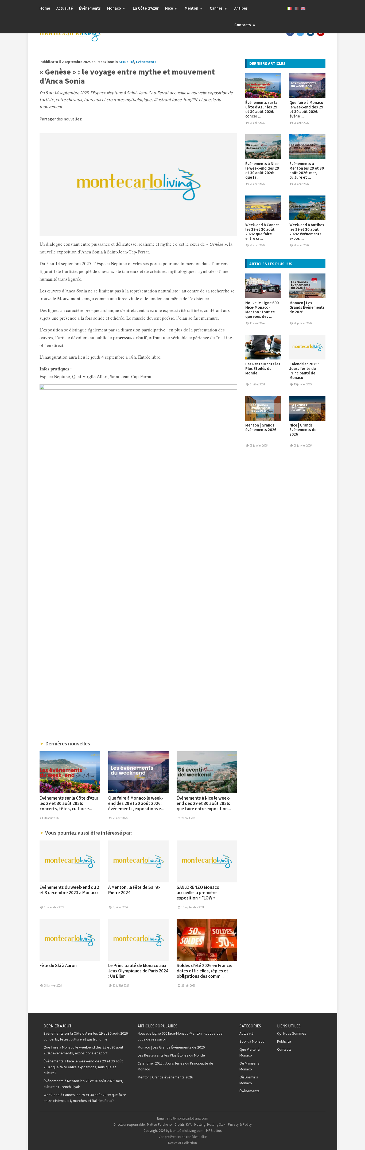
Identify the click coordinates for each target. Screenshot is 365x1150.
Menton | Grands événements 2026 (260, 427)
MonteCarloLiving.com (186, 1130)
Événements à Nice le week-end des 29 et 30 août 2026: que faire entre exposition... (204, 803)
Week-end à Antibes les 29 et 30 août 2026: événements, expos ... (306, 231)
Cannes (216, 8)
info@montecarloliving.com (187, 1118)
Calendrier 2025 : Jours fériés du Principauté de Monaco (304, 370)
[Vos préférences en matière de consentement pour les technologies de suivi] (356, 1141)
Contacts (243, 24)
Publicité (284, 1041)
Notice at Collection (182, 1143)
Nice (169, 8)
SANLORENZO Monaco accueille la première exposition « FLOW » (198, 892)
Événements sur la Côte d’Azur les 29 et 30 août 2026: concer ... (261, 109)
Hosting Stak (216, 1124)
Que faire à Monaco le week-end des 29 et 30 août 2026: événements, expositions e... (136, 803)
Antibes (241, 8)
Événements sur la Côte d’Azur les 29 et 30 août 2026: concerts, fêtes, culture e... (69, 803)
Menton (192, 8)
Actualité (64, 8)
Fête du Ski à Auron (58, 965)
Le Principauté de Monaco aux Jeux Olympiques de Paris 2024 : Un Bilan (138, 971)
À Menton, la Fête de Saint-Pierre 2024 (134, 889)
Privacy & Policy (240, 1124)
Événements (90, 8)
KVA (189, 1124)
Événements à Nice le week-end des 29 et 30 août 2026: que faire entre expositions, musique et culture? (83, 1067)
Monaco (114, 8)
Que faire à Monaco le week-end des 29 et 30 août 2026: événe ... (306, 109)
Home (45, 8)
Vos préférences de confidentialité (183, 1137)
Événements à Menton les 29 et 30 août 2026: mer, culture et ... (306, 170)
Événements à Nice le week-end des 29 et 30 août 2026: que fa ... (262, 170)
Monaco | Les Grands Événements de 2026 (307, 307)
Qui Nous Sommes (291, 1033)
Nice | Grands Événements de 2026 (302, 430)
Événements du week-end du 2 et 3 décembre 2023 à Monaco (69, 889)
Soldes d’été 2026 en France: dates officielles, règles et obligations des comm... (204, 971)
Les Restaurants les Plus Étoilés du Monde (262, 368)
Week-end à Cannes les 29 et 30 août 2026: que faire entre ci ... (262, 231)
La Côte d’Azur (146, 8)
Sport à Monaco (252, 1041)
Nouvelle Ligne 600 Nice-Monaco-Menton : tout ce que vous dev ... (262, 309)
